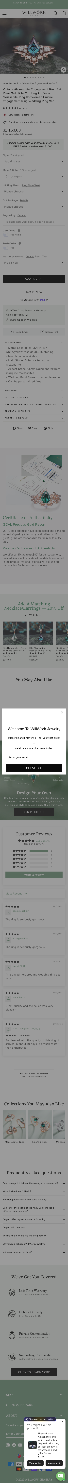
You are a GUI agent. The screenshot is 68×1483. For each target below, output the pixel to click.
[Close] (62, 712)
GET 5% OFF (34, 768)
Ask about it (54, 1463)
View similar (35, 1463)
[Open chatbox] (60, 1476)
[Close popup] (62, 1422)
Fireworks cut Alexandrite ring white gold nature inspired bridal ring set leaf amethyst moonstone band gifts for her (48, 1443)
